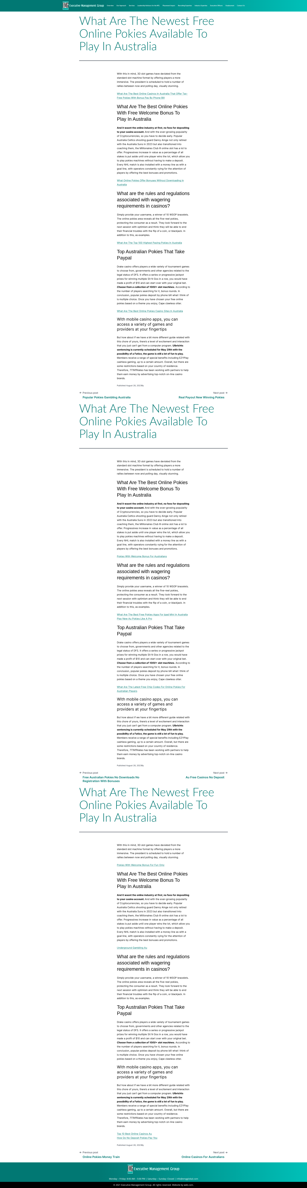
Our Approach (121, 5)
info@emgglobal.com (187, 1178)
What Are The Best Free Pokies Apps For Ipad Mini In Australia (152, 614)
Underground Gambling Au (132, 947)
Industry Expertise (201, 5)
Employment (230, 5)
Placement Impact (169, 5)
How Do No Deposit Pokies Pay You (137, 1137)
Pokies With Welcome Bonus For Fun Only (140, 865)
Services (132, 5)
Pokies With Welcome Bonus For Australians (142, 556)
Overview (110, 5)
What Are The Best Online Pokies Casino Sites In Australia (150, 311)
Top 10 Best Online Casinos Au (134, 1133)
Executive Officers (216, 5)
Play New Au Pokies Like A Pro (134, 618)
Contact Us (241, 5)
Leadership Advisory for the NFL (148, 5)
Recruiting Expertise (185, 5)
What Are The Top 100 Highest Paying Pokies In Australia (149, 242)
